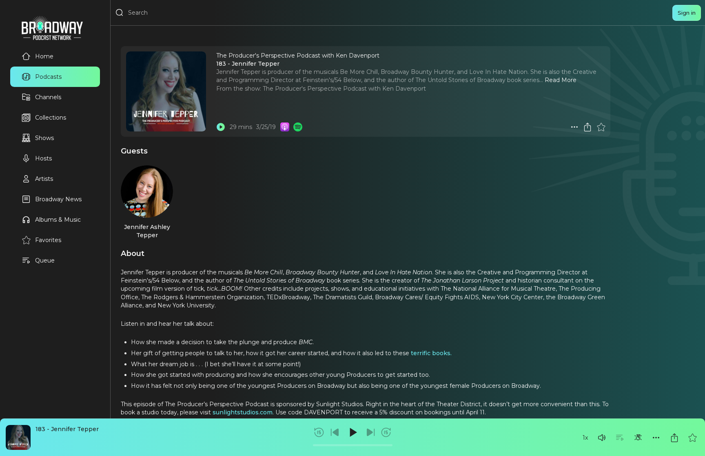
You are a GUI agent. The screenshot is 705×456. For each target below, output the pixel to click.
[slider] (353, 445)
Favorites (48, 240)
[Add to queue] (620, 438)
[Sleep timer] (638, 437)
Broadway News (58, 199)
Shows (44, 138)
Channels (48, 97)
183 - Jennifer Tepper (67, 429)
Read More (560, 80)
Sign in (687, 12)
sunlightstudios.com (243, 412)
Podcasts (48, 76)
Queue (45, 260)
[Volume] (601, 437)
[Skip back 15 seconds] (319, 432)
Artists (44, 178)
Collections (50, 117)
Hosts (43, 158)
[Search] (119, 12)
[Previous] (335, 432)
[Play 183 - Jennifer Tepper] (220, 126)
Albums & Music (58, 219)
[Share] (674, 438)
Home (44, 56)
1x (585, 437)
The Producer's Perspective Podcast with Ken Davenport (344, 88)
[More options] (656, 437)
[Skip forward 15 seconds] (386, 432)
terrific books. (431, 353)
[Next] (370, 432)
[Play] (352, 432)
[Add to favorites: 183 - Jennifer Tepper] (692, 438)
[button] (601, 437)
